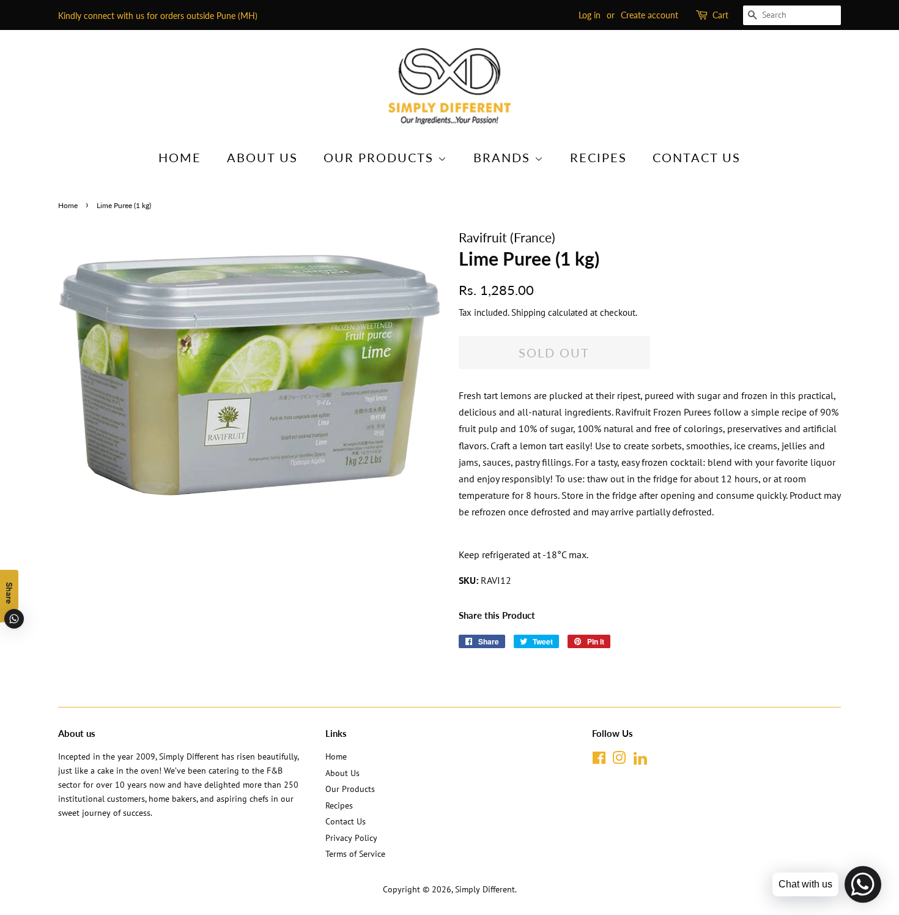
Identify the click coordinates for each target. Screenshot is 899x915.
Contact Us (697, 157)
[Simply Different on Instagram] (619, 760)
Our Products (381, 157)
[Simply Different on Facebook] (599, 760)
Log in (590, 15)
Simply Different (485, 889)
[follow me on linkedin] (640, 762)
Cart (720, 15)
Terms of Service (355, 853)
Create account (649, 15)
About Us (262, 157)
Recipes (598, 157)
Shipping (528, 312)
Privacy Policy (351, 837)
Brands (504, 157)
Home (179, 157)
